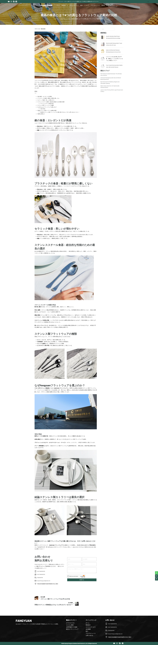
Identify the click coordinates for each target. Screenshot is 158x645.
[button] (149, 2)
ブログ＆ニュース (95, 5)
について (86, 5)
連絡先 (103, 5)
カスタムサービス (74, 5)
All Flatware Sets (70, 623)
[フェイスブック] (16, 1)
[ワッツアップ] (156, 572)
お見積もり (113, 5)
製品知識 (43, 28)
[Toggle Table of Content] (35, 93)
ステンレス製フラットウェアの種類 (46, 105)
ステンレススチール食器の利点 (47, 103)
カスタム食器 (70, 625)
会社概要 (88, 629)
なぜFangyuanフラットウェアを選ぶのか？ (47, 107)
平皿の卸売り (92, 545)
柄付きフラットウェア (72, 629)
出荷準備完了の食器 (71, 627)
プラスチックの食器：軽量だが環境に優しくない (49, 98)
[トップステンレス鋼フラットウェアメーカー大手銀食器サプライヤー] (46, 5)
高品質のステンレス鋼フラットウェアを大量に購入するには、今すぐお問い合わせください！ (59, 112)
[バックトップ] (156, 579)
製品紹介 (64, 5)
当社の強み (43, 108)
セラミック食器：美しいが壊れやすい (46, 100)
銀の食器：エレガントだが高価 (45, 96)
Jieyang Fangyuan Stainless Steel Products (74, 643)
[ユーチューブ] (9, 1)
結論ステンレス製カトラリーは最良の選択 (47, 110)
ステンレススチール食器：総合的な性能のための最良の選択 (51, 101)
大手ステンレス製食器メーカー (46, 388)
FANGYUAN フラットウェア (60, 388)
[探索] (106, 5)
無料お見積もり (41, 113)
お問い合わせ (89, 635)
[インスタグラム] (11, 1)
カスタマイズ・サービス (44, 547)
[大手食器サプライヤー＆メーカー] (24, 621)
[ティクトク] (14, 1)
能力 (81, 5)
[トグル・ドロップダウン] (67, 5)
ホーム (58, 5)
